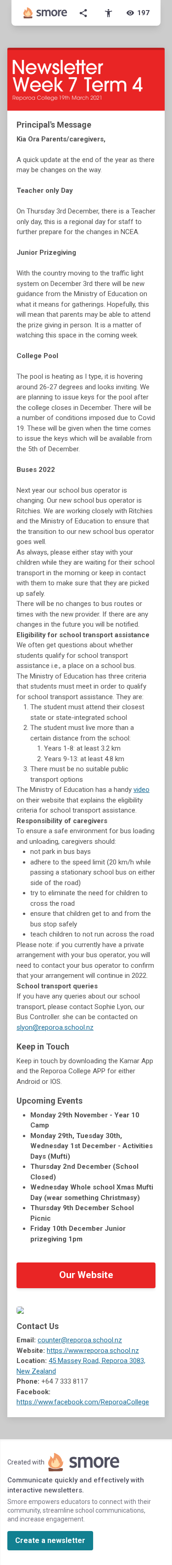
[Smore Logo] (45, 13)
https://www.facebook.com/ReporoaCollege (83, 1402)
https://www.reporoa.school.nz (93, 1350)
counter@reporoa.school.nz (80, 1340)
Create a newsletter (50, 1540)
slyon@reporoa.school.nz (55, 1027)
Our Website (86, 1274)
